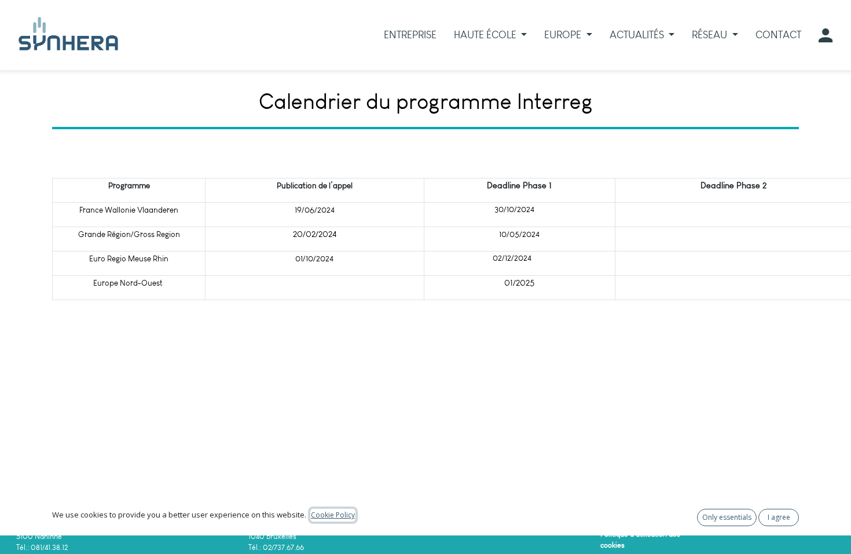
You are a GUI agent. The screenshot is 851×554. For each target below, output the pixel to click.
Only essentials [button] (726, 517)
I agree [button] (779, 517)
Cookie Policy (333, 515)
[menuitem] (410, 35)
